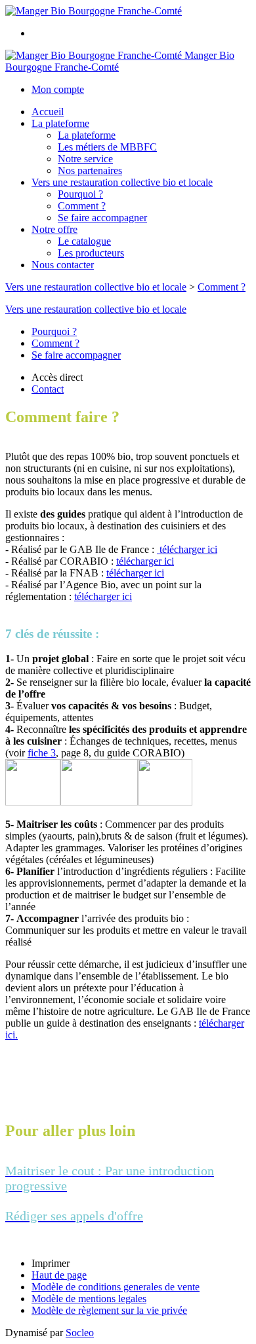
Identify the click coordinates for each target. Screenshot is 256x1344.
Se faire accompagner (102, 217)
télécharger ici (187, 549)
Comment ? (82, 205)
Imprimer (51, 1263)
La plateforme (60, 123)
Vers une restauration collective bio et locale (122, 182)
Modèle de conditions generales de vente (116, 1286)
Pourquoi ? (80, 194)
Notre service (85, 158)
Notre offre (54, 229)
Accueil (48, 111)
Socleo (80, 1332)
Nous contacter (63, 264)
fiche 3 (42, 752)
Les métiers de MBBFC (107, 146)
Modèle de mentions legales (89, 1298)
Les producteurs (91, 252)
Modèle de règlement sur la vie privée (109, 1310)
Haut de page (59, 1275)
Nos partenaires (90, 170)
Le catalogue (84, 241)
